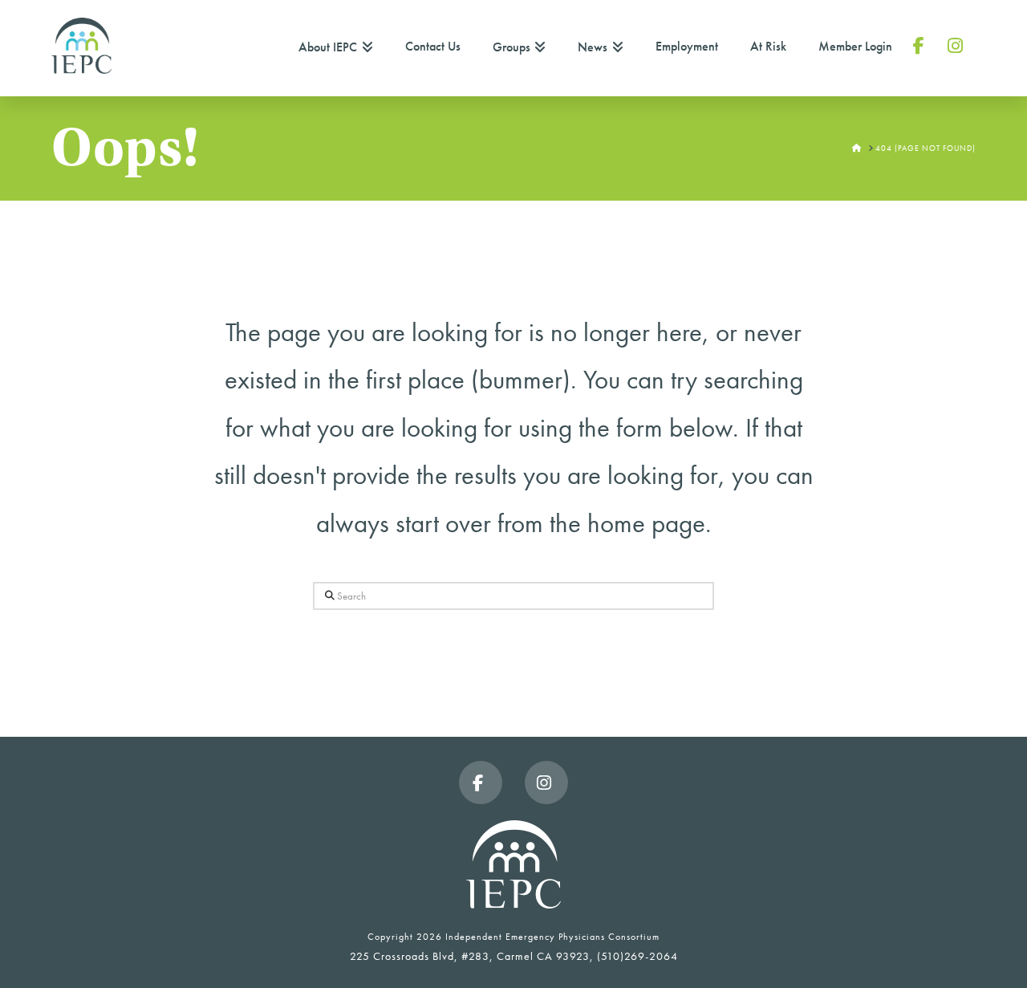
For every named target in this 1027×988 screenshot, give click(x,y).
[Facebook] (480, 782)
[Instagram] (546, 782)
